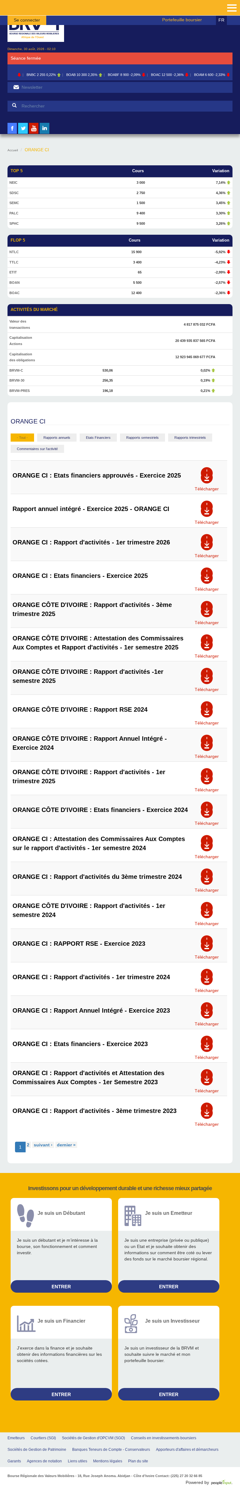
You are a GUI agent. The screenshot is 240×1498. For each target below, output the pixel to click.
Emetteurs (16, 1438)
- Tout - (22, 437)
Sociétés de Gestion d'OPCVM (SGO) (93, 1438)
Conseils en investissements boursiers (163, 1438)
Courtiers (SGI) (43, 1438)
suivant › (43, 1144)
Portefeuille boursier (182, 19)
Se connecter (27, 20)
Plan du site (138, 1461)
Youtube (33, 133)
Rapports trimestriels (190, 437)
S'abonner (16, 87)
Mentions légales (107, 1461)
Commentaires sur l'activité (37, 449)
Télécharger (207, 486)
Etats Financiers (98, 437)
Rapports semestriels (142, 437)
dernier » (66, 1144)
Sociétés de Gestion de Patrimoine (37, 1449)
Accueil (13, 150)
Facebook (12, 133)
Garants (14, 1461)
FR (221, 20)
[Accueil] (36, 25)
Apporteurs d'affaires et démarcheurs (187, 1449)
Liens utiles (77, 1461)
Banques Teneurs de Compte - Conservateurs (111, 1449)
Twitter (23, 133)
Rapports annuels (56, 437)
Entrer (61, 1286)
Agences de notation (44, 1461)
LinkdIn (44, 133)
